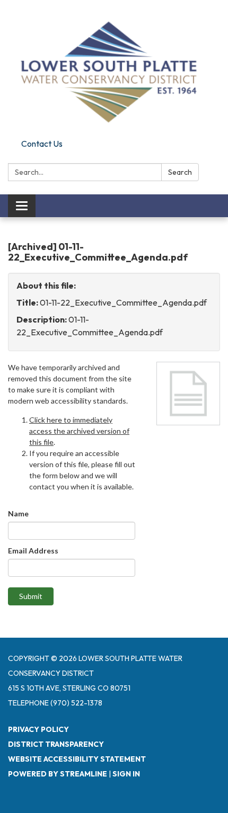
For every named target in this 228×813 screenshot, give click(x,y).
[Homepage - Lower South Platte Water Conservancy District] (114, 67)
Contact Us (42, 143)
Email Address (33, 550)
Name (18, 513)
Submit (30, 596)
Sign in (126, 774)
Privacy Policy (38, 729)
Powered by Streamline (57, 774)
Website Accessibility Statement (77, 759)
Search (180, 172)
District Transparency (56, 744)
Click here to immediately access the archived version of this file (79, 430)
